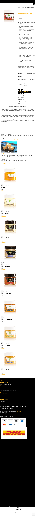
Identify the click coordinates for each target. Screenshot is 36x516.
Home (19, 7)
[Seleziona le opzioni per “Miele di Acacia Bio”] (2, 211)
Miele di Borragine (5, 266)
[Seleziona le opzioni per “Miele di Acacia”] (2, 237)
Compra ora (21, 93)
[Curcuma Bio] (10, 174)
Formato (20, 84)
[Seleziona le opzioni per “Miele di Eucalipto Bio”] (2, 317)
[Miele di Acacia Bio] (10, 200)
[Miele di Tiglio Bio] (10, 332)
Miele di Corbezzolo (6, 293)
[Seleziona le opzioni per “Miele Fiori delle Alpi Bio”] (2, 369)
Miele (23, 99)
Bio (28, 101)
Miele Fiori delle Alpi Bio (7, 371)
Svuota (25, 85)
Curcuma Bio (4, 187)
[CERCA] (34, 4)
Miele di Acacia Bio (5, 213)
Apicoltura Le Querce (24, 101)
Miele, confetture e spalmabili (29, 7)
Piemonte (31, 101)
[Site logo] (18, 1)
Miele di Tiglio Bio (5, 345)
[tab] (11, 106)
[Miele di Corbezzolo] (10, 279)
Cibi (22, 7)
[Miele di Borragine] (10, 252)
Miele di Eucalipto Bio (6, 319)
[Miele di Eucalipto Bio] (10, 306)
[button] (2, 185)
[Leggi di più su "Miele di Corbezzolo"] (2, 291)
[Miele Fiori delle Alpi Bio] (10, 358)
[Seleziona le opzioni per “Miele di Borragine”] (2, 264)
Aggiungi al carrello (24, 91)
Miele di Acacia (4, 239)
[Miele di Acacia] (10, 226)
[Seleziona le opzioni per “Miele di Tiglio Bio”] (2, 343)
